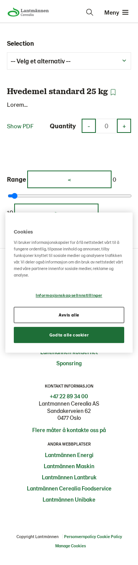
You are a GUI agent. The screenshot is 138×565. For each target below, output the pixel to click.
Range (16, 179)
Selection (20, 43)
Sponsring (69, 363)
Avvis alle (69, 315)
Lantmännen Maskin (69, 465)
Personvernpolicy (80, 536)
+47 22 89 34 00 (69, 396)
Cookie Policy (109, 536)
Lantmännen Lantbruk (69, 477)
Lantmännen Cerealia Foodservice (69, 488)
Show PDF (20, 125)
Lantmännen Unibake (69, 499)
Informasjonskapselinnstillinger (69, 295)
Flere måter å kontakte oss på (69, 429)
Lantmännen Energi (69, 454)
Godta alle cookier (69, 334)
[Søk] (89, 12)
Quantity (63, 125)
